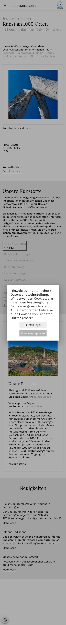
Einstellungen (33, 324)
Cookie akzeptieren (33, 333)
